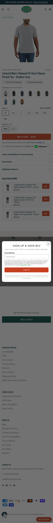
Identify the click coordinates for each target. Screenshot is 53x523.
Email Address (10, 253)
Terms (29, 264)
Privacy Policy (23, 264)
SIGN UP (26, 270)
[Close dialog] (48, 243)
